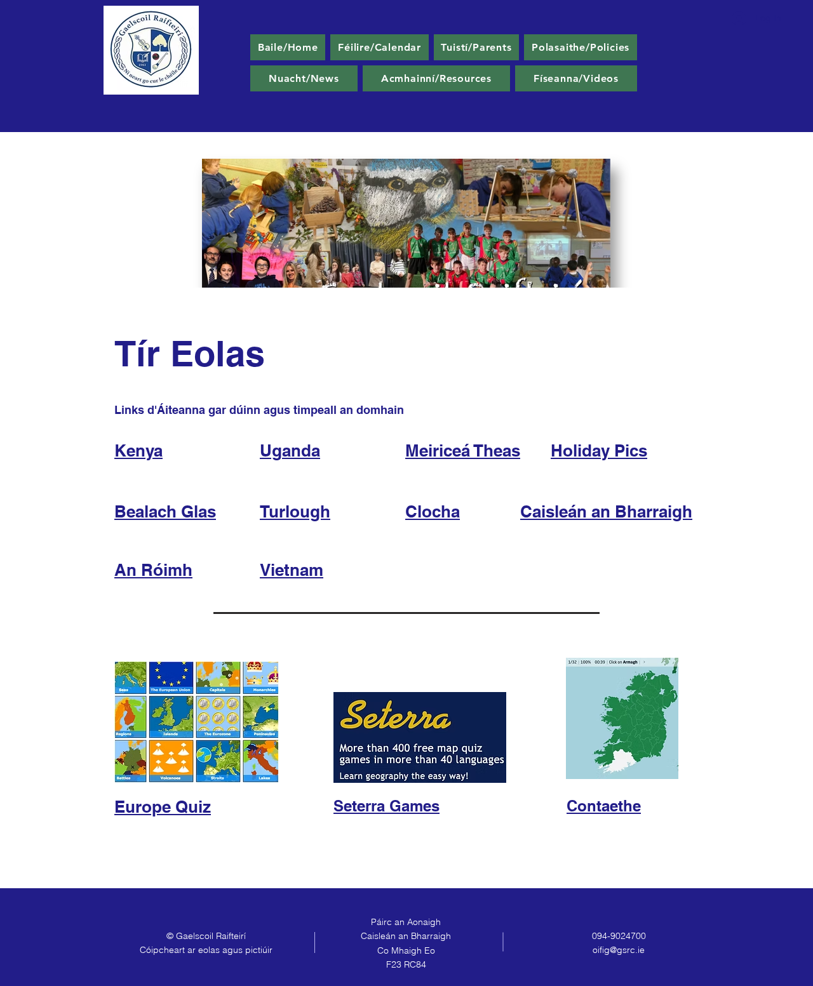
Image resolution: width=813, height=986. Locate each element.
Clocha (432, 511)
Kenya (138, 450)
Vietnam (291, 570)
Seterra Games (386, 806)
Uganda (290, 450)
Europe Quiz (162, 806)
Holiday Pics (599, 450)
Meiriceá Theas (462, 450)
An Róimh (153, 570)
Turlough (295, 511)
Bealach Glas (165, 511)
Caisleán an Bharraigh (606, 511)
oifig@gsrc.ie (619, 950)
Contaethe (604, 806)
